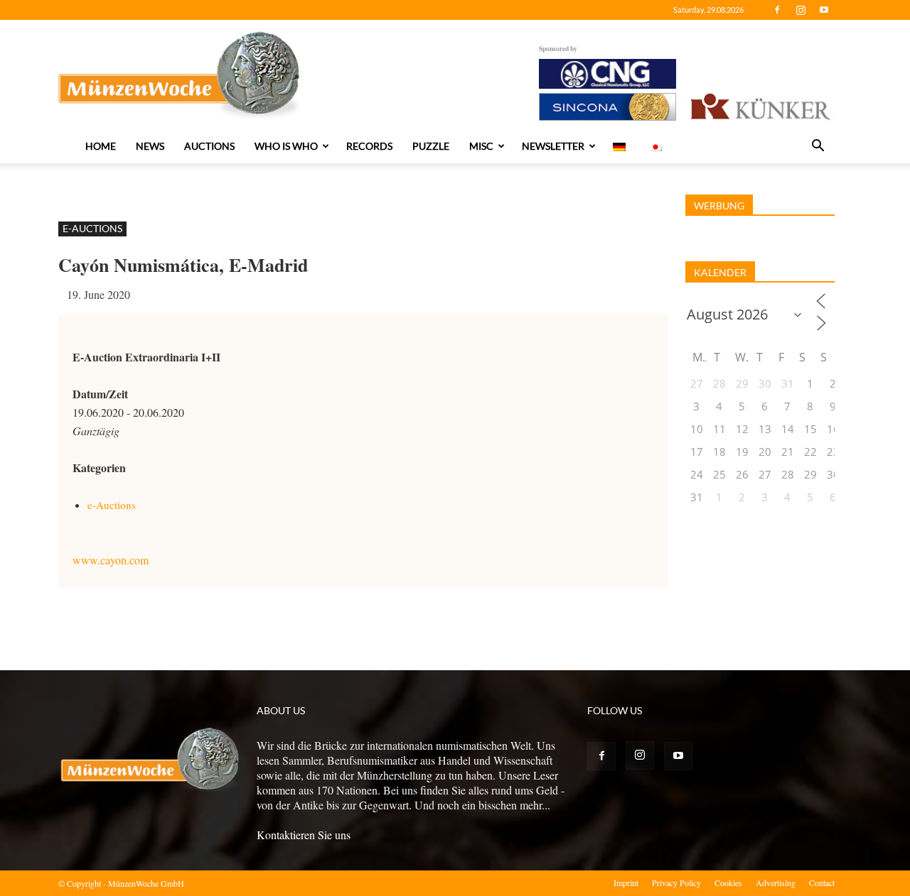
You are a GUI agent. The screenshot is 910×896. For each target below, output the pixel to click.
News (150, 146)
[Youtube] (824, 10)
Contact (822, 882)
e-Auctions (92, 228)
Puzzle (430, 146)
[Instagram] (800, 10)
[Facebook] (777, 10)
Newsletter (553, 146)
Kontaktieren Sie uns (303, 834)
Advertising (776, 882)
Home (100, 146)
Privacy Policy (676, 882)
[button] (818, 147)
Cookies (728, 882)
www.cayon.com (111, 559)
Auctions (209, 146)
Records (369, 146)
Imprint (626, 882)
